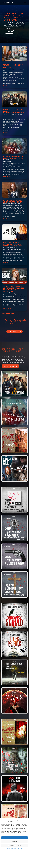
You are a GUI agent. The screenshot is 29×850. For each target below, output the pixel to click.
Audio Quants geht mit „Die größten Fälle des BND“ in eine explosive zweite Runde (13, 288)
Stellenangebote (14, 332)
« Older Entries (8, 313)
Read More (9, 32)
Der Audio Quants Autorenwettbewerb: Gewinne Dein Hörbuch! (13, 244)
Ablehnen (14, 841)
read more (7, 85)
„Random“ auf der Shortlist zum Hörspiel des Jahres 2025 (14, 16)
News (4, 70)
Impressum (20, 848)
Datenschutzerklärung (12, 848)
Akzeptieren (14, 837)
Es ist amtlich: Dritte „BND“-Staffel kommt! (12, 201)
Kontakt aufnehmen (10, 366)
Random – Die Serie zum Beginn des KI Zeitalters (13, 157)
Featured (20, 69)
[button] (27, 820)
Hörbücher (14, 247)
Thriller (9, 161)
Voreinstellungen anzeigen (14, 845)
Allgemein (15, 69)
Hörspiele (20, 114)
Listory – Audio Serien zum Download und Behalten (13, 66)
